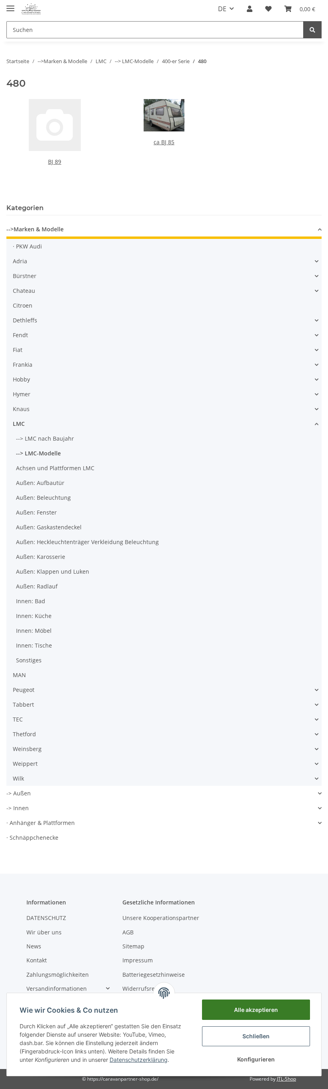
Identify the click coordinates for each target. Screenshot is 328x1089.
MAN (19, 675)
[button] (249, 9)
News (33, 946)
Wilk (18, 778)
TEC (18, 719)
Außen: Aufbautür (40, 483)
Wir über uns (44, 932)
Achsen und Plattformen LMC (55, 468)
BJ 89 (54, 161)
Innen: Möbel (34, 630)
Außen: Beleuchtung (43, 497)
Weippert (25, 763)
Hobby (21, 379)
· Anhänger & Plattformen (40, 823)
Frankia (22, 364)
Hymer (21, 394)
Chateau (24, 290)
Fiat (17, 350)
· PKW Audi (27, 246)
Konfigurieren (256, 1059)
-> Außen (18, 793)
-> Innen (17, 808)
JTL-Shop (286, 1078)
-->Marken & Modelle (35, 229)
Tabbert (23, 704)
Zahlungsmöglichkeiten (57, 974)
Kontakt (36, 960)
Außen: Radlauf (37, 586)
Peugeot (23, 690)
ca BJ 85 (164, 142)
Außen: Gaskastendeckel (49, 527)
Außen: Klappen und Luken (52, 571)
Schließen (256, 1036)
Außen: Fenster (36, 512)
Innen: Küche (34, 616)
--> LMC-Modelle (38, 453)
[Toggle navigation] (10, 5)
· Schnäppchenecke (32, 837)
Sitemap (133, 946)
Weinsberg (27, 749)
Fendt (20, 335)
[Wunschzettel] (268, 9)
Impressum (137, 960)
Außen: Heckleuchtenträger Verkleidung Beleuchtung (87, 542)
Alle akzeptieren (256, 1009)
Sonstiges (29, 660)
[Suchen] (312, 29)
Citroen (22, 305)
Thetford (24, 734)
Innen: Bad (30, 601)
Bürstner (24, 276)
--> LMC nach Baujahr (45, 438)
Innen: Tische (34, 645)
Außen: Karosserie (40, 556)
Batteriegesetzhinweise (153, 974)
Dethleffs (25, 320)
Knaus (21, 409)
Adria (20, 261)
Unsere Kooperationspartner (160, 918)
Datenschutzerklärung (139, 1059)
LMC (19, 423)
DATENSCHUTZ (46, 918)
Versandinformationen (56, 988)
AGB (128, 932)
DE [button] (222, 8)
